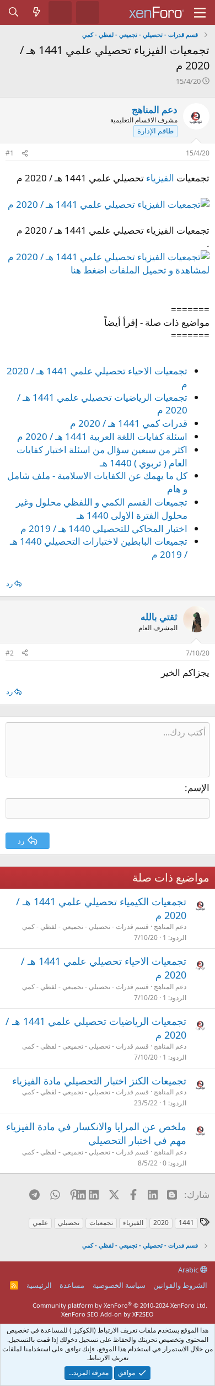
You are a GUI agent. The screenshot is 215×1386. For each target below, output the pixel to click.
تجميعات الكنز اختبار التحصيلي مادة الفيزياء (99, 1080)
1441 (186, 1222)
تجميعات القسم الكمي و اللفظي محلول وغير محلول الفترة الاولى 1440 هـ (101, 509)
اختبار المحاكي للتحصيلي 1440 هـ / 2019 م (103, 528)
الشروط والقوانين (180, 1285)
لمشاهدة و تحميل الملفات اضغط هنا (140, 270)
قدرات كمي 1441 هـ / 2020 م (128, 423)
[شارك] (25, 153)
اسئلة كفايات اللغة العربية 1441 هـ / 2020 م (102, 436)
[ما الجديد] (37, 12)
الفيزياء (160, 177)
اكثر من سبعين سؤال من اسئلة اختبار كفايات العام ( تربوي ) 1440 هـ (102, 456)
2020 (161, 1222)
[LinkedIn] (94, 1194)
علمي (40, 1222)
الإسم (198, 787)
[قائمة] (200, 13)
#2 (10, 653)
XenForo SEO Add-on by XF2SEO (107, 1314)
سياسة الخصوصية (119, 1285)
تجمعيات (101, 1222)
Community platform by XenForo (120, 1305)
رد (9, 583)
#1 (10, 153)
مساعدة (72, 1285)
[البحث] (13, 12)
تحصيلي (68, 1222)
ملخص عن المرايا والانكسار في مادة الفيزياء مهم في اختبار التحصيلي (96, 1133)
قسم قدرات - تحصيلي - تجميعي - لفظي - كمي (85, 926)
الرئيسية (39, 1285)
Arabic (189, 1270)
